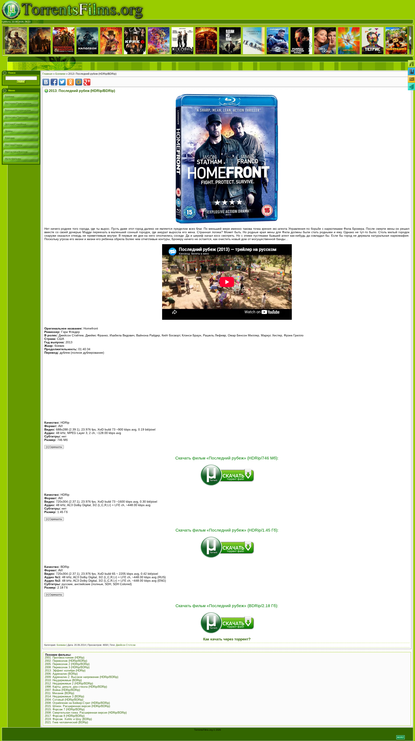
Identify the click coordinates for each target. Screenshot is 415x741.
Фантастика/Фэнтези (16, 151)
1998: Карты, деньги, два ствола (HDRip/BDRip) (76, 686)
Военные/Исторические (18, 110)
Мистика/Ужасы (13, 145)
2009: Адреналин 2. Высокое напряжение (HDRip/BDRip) (81, 677)
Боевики (9, 96)
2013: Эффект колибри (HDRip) (65, 670)
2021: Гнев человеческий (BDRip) (66, 722)
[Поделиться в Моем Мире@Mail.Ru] (78, 82)
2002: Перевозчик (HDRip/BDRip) (66, 660)
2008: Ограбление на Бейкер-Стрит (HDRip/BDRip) (77, 703)
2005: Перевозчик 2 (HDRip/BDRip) (67, 664)
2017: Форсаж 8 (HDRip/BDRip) (65, 715)
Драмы (9, 131)
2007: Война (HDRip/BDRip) (62, 690)
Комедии (9, 138)
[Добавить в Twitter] (62, 82)
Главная (47, 73)
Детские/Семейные (15, 124)
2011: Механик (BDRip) (59, 693)
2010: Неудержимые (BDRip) (63, 680)
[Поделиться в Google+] (86, 82)
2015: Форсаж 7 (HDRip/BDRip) (65, 709)
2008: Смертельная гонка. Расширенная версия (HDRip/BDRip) (86, 712)
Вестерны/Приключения (18, 103)
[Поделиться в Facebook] (54, 82)
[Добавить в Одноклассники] (70, 82)
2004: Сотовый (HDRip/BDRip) (64, 699)
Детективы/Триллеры (16, 117)
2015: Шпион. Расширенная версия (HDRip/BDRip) (77, 706)
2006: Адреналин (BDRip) (61, 673)
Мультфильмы (13, 158)
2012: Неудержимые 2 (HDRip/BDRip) (69, 683)
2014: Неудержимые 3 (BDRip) (64, 696)
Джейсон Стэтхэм (126, 645)
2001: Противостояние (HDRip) (64, 657)
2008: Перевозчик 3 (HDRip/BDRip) (67, 667)
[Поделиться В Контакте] (45, 82)
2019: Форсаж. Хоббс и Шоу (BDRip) (68, 719)
